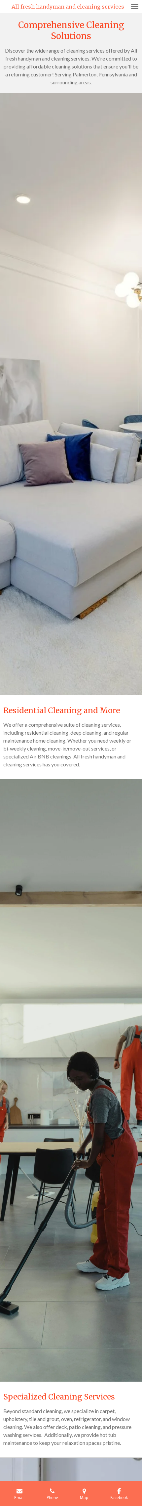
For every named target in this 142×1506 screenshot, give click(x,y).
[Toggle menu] (134, 6)
